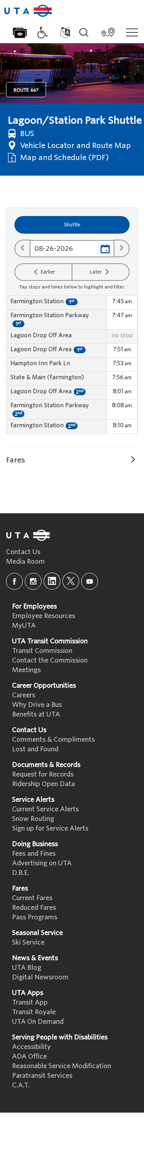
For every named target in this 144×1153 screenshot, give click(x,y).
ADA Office (29, 1056)
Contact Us (23, 552)
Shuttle (72, 225)
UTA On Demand (38, 1021)
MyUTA (24, 625)
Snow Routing (33, 819)
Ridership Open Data (43, 784)
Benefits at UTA (36, 714)
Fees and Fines (34, 853)
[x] (70, 581)
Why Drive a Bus (37, 705)
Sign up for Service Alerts (50, 828)
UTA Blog (26, 967)
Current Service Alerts (45, 809)
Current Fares (32, 898)
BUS (26, 133)
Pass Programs (34, 917)
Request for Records (43, 774)
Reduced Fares (34, 907)
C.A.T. (21, 1085)
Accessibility (31, 1047)
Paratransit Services (42, 1075)
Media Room (25, 561)
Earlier (47, 272)
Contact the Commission (50, 660)
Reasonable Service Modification (61, 1066)
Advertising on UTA (42, 863)
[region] (72, 364)
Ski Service (28, 942)
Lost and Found (35, 749)
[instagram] (33, 581)
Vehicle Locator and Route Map (74, 145)
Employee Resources (43, 616)
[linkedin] (52, 581)
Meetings (26, 670)
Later (96, 272)
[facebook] (14, 581)
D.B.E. (20, 873)
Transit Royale (34, 1012)
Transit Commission (42, 651)
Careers (23, 695)
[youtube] (89, 581)
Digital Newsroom (40, 977)
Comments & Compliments (53, 739)
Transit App (30, 1002)
